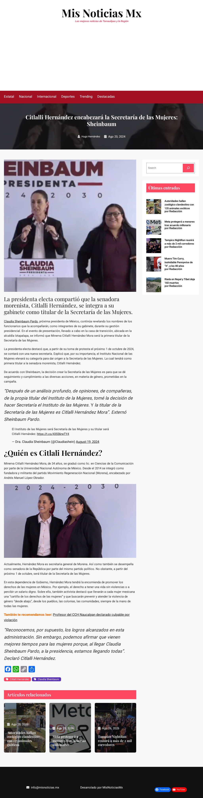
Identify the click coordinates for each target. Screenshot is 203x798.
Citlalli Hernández (19, 679)
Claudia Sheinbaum (48, 679)
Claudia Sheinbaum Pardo (21, 321)
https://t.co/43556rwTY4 (53, 434)
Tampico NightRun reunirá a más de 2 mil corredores (115, 740)
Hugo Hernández (90, 136)
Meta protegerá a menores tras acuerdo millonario (69, 740)
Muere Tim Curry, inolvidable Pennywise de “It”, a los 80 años (179, 262)
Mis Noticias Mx (101, 12)
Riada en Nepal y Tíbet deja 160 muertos (180, 281)
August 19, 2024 (87, 441)
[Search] (188, 168)
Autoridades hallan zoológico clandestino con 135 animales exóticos (23, 738)
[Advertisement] (101, 61)
